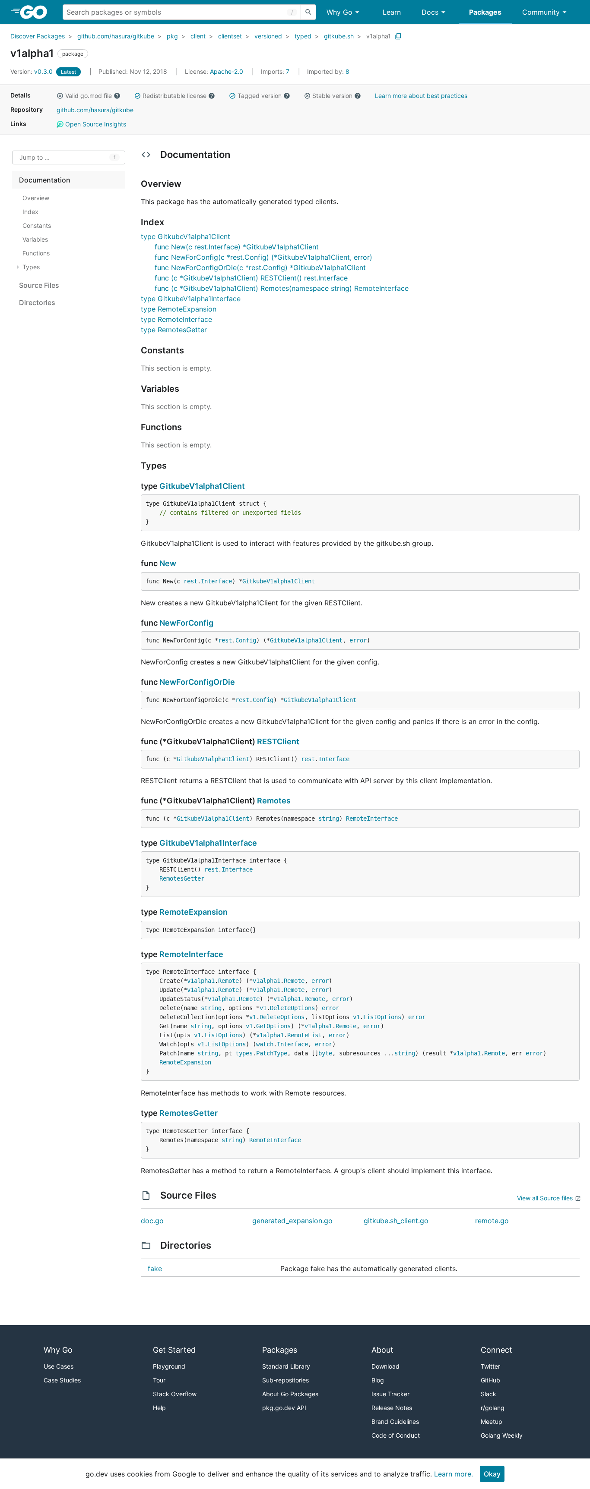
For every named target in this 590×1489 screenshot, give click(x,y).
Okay (492, 1474)
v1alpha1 (378, 36)
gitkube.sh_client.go (396, 1220)
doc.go (152, 1220)
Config (245, 640)
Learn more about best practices (421, 95)
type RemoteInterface (176, 319)
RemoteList (304, 1035)
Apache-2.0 (226, 71)
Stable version (332, 95)
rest (190, 581)
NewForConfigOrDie (197, 681)
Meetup (491, 1421)
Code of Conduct (395, 1435)
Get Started (174, 1349)
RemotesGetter (181, 878)
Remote (228, 980)
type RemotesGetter (174, 329)
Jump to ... (34, 157)
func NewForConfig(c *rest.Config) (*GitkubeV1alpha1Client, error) (263, 257)
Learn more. (453, 1474)
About (382, 1349)
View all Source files (545, 1198)
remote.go (492, 1220)
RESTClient (278, 741)
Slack (488, 1394)
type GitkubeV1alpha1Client (185, 236)
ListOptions (382, 1017)
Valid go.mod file (88, 95)
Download (385, 1366)
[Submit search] (308, 12)
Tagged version (259, 95)
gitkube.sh (339, 36)
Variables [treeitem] (35, 239)
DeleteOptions (292, 1007)
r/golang (492, 1407)
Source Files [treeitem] (39, 285)
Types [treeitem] (31, 267)
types (244, 1053)
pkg (172, 36)
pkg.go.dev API (284, 1407)
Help (159, 1407)
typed (303, 36)
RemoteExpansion (193, 911)
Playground (169, 1366)
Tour (159, 1380)
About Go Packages (290, 1394)
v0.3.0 (32, 71)
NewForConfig (186, 622)
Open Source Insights (94, 124)
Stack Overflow (175, 1394)
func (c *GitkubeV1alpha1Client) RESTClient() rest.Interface (251, 278)
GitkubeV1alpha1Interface (208, 842)
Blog (377, 1380)
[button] (60, 95)
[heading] (36, 12)
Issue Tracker (390, 1394)
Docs (430, 12)
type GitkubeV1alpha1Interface (191, 298)
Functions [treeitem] (36, 253)
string (328, 818)
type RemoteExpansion (178, 309)
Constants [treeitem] (36, 225)
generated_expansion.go (292, 1220)
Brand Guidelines (395, 1421)
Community (541, 12)
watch (264, 1044)
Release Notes (391, 1407)
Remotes (274, 800)
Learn (392, 12)
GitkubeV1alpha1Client (202, 486)
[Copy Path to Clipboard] (398, 36)
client (198, 36)
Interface (216, 581)
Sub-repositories (285, 1380)
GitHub (490, 1380)
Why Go (339, 12)
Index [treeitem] (30, 211)
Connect (496, 1349)
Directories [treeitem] (37, 302)
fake (155, 1268)
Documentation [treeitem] (44, 180)
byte (325, 1053)
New (167, 563)
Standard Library (286, 1366)
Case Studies (62, 1380)
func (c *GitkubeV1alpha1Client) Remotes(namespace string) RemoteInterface (282, 288)
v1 (263, 1007)
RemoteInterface (372, 818)
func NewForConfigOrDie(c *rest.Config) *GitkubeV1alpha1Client (260, 267)
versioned (268, 36)
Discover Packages (37, 36)
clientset (230, 36)
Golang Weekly (502, 1435)
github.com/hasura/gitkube (115, 36)
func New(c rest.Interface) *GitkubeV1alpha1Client (237, 246)
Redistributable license (174, 95)
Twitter (490, 1366)
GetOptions (273, 1026)
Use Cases (58, 1366)
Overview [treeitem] (35, 197)
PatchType (271, 1053)
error (358, 640)
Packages (485, 12)
